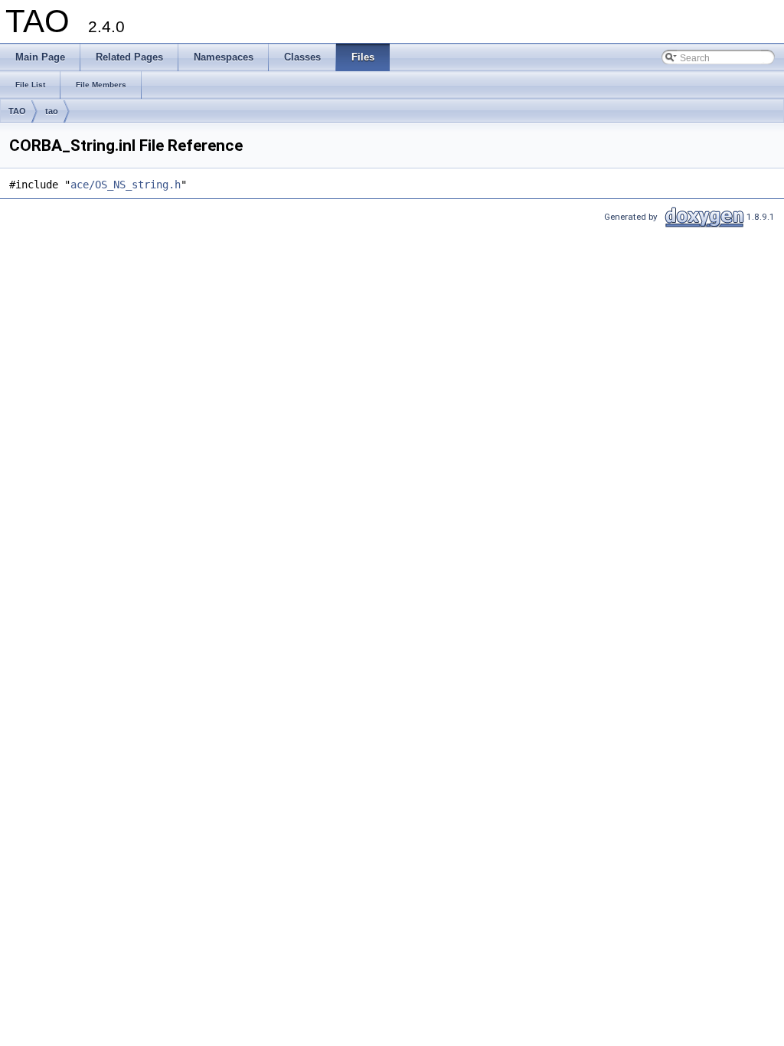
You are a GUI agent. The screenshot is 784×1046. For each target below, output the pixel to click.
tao (51, 111)
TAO (17, 111)
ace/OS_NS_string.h (125, 184)
